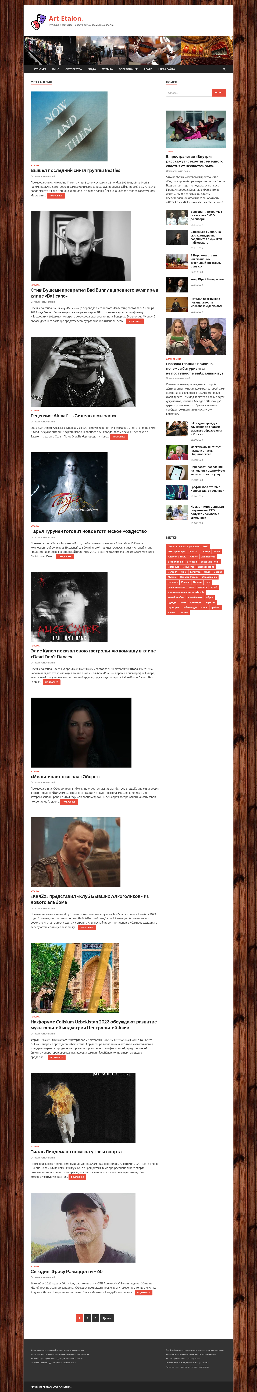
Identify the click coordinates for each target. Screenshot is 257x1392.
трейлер (215, 607)
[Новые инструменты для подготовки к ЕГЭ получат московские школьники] (177, 518)
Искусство (188, 566)
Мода (92, 69)
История (172, 571)
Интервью (173, 566)
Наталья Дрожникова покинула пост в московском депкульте (207, 302)
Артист (194, 556)
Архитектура (208, 556)
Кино (55, 69)
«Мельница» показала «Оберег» (66, 776)
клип (191, 587)
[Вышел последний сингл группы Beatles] (95, 127)
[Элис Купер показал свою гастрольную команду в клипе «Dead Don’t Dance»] (95, 608)
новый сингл (195, 597)
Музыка (107, 69)
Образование (128, 69)
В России (192, 561)
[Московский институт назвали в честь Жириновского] (177, 459)
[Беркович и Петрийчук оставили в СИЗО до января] (177, 223)
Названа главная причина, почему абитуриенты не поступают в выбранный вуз (194, 368)
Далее (107, 1318)
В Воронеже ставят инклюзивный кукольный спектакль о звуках (206, 261)
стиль (204, 607)
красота (202, 587)
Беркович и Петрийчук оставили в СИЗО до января (206, 215)
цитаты (184, 612)
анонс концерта (176, 587)
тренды (172, 612)
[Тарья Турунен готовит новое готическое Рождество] (95, 488)
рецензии (210, 602)
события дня (190, 607)
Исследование (206, 566)
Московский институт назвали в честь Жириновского (206, 450)
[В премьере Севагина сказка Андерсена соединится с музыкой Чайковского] (177, 244)
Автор (206, 551)
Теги (207, 582)
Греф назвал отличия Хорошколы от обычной (207, 488)
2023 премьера (176, 551)
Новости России (189, 576)
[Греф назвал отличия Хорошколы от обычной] (177, 499)
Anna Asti (194, 551)
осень (183, 602)
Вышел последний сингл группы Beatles (75, 170)
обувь (209, 597)
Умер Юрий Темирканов (207, 279)
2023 (205, 546)
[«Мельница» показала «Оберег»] (95, 734)
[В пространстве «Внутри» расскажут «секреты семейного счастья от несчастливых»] (196, 148)
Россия (185, 582)
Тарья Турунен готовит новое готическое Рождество (89, 531)
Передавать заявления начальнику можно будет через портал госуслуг (208, 470)
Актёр (216, 551)
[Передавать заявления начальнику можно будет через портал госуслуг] (177, 479)
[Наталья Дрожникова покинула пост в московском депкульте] (177, 311)
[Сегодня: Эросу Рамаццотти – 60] (95, 1229)
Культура (40, 69)
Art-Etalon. (66, 18)
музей (213, 587)
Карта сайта (166, 69)
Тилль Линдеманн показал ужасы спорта (76, 1151)
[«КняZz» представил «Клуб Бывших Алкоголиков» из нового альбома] (95, 853)
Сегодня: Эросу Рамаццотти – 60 (66, 1271)
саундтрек (173, 607)
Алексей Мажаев (177, 556)
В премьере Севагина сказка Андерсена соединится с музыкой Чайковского (206, 237)
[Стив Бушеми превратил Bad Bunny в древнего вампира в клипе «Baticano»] (95, 247)
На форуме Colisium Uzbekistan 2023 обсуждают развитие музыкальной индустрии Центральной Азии (94, 1024)
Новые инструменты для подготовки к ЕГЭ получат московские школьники (208, 512)
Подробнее (56, 196)
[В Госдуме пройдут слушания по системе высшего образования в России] (177, 435)
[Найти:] (196, 93)
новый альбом (176, 597)
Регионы (173, 582)
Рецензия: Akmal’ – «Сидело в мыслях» (73, 415)
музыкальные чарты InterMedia (186, 592)
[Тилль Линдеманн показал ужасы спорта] (95, 1109)
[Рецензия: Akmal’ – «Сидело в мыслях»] (95, 373)
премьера (195, 602)
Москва (218, 571)
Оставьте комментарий (43, 176)
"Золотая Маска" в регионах (183, 546)
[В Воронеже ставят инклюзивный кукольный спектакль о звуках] (177, 267)
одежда (172, 602)
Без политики (175, 561)
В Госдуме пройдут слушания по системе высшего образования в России (206, 428)
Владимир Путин (210, 561)
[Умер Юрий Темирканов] (177, 291)
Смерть (197, 582)
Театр (148, 69)
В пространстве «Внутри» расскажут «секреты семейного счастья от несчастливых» (194, 161)
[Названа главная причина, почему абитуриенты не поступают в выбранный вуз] (196, 356)
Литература (73, 69)
